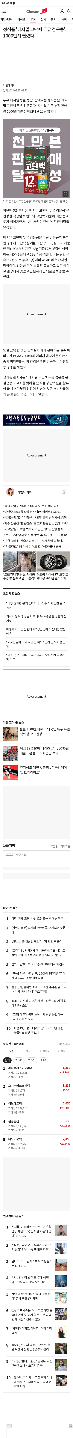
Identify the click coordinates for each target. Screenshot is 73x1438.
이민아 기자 (9, 85)
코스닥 (31, 1060)
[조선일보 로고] (9, 3)
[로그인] (62, 11)
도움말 (54, 846)
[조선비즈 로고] (36, 11)
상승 (11, 1051)
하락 (28, 1051)
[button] (4, 11)
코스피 (18, 1060)
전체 (7, 1060)
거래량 (61, 1051)
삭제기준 (65, 846)
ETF (43, 1060)
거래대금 (45, 1051)
